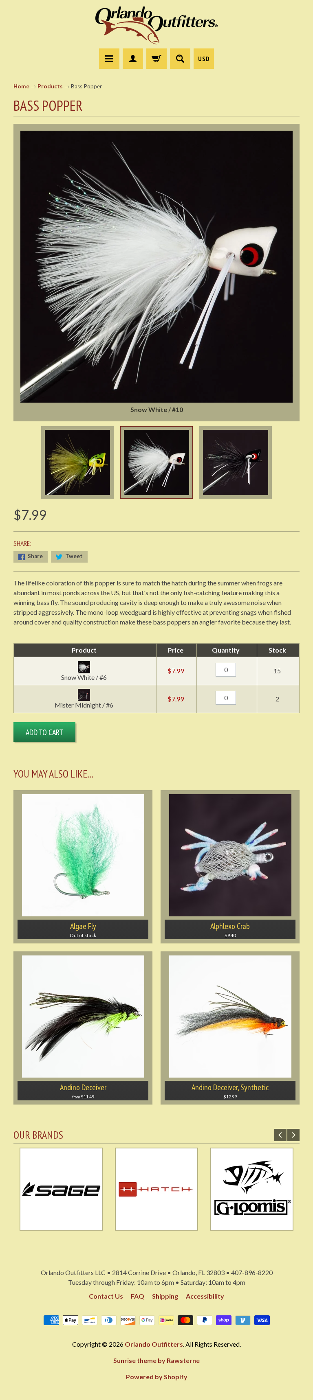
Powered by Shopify (156, 1376)
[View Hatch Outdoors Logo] (156, 1225)
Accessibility (205, 1296)
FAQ (137, 1296)
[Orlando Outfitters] (156, 25)
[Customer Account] (133, 58)
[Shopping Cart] (156, 58)
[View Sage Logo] (61, 1225)
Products (50, 86)
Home (21, 86)
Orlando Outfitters (154, 1344)
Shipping (165, 1296)
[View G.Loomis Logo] (251, 1225)
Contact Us (106, 1296)
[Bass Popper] (77, 462)
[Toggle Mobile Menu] (109, 58)
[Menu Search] (180, 58)
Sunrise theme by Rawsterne (156, 1360)
